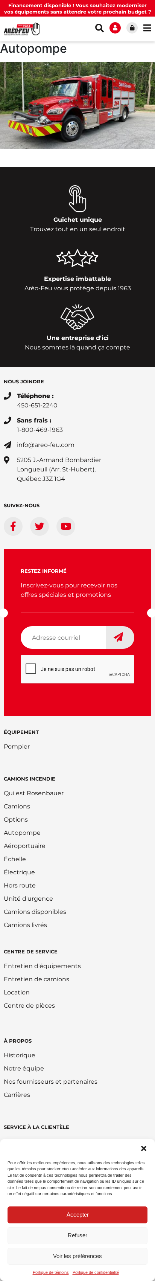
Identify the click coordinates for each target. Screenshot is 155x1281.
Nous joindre (24, 381)
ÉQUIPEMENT (21, 732)
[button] (143, 1148)
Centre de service (31, 952)
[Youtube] (65, 526)
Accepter (78, 1214)
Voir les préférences (77, 1256)
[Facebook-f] (13, 526)
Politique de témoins (51, 1272)
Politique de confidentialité (96, 1272)
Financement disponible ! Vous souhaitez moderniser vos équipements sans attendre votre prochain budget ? (77, 8)
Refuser (77, 1235)
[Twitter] (39, 526)
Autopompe (33, 48)
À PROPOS (18, 1041)
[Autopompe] (77, 105)
